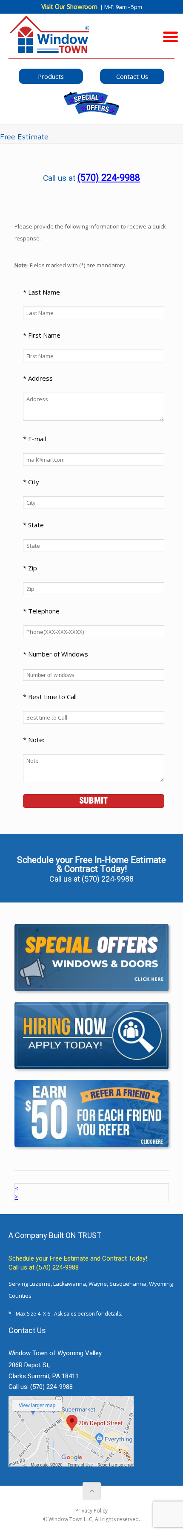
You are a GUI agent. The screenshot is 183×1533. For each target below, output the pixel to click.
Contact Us (132, 76)
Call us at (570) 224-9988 (44, 1267)
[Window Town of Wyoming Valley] (91, 38)
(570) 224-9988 (108, 177)
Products (51, 76)
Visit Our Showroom (69, 6)
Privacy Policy (91, 1510)
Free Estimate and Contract (88, 1258)
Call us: (41, 1387)
